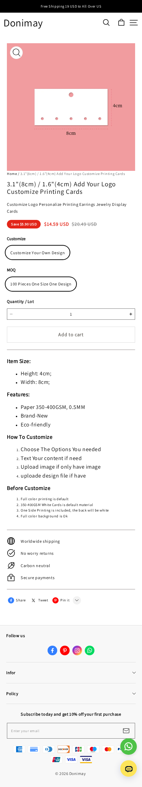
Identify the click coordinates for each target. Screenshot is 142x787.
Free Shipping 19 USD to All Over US (71, 6)
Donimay (23, 23)
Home (12, 173)
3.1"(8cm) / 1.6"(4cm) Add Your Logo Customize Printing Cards (72, 173)
